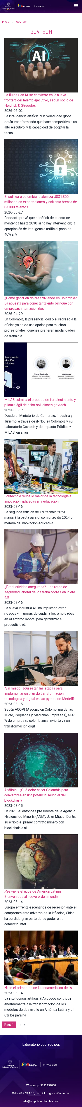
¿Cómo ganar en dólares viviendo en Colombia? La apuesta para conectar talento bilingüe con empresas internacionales (40, 303)
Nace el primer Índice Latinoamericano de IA (38, 988)
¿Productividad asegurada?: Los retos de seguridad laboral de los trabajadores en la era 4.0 (39, 592)
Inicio (5, 22)
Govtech (21, 22)
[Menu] (76, 6)
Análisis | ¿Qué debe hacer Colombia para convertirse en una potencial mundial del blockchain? (36, 795)
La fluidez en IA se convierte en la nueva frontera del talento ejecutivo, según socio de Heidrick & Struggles (38, 100)
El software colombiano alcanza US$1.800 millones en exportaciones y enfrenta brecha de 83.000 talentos (40, 202)
